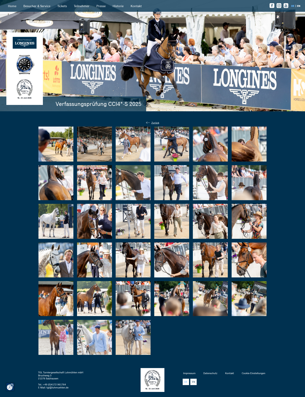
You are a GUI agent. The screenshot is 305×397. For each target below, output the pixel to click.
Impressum (189, 373)
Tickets (62, 6)
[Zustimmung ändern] (10, 387)
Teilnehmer (81, 6)
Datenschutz (210, 373)
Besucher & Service (36, 6)
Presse (101, 6)
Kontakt (136, 6)
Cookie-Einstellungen (253, 373)
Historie (118, 6)
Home (12, 6)
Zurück (155, 122)
